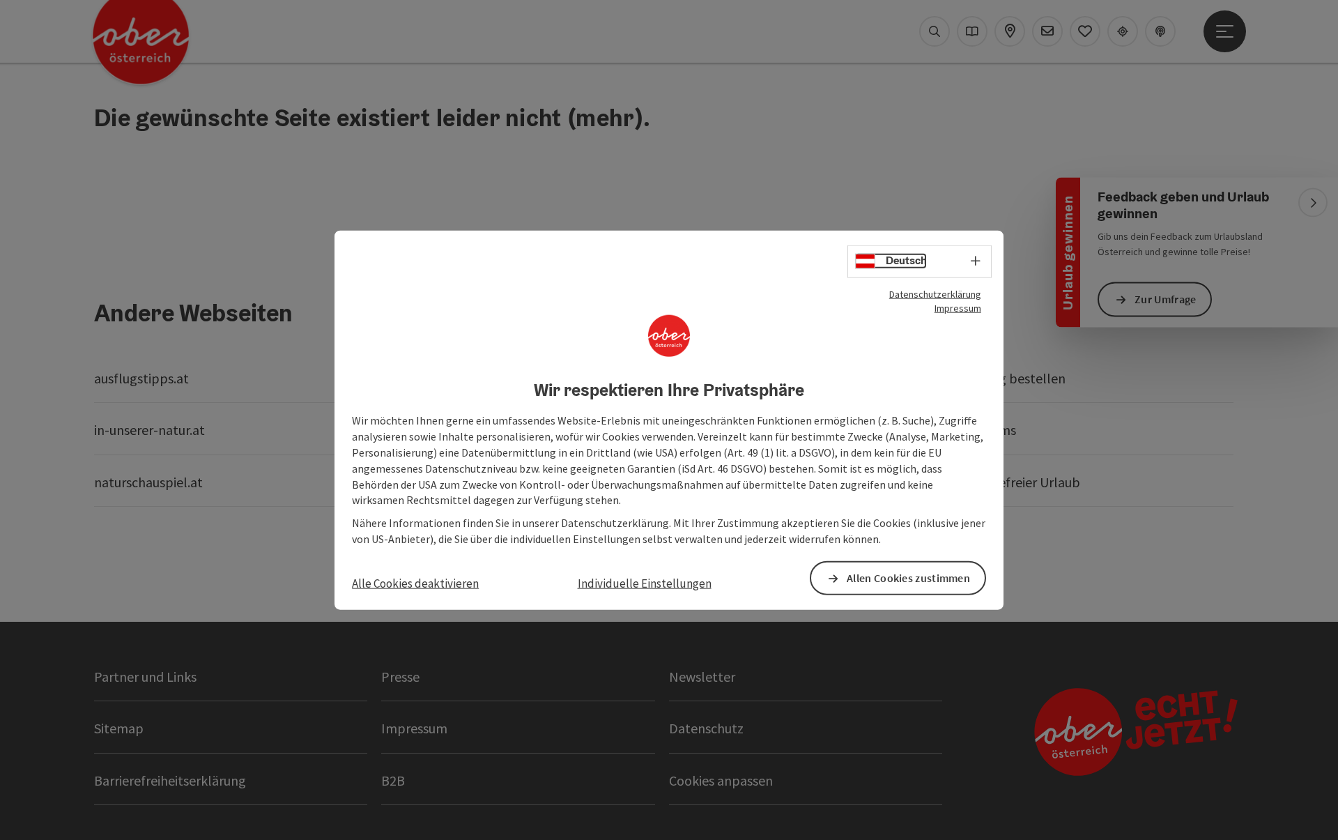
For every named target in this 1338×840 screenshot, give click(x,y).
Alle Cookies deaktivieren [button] (415, 583)
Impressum (958, 307)
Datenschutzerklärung (935, 293)
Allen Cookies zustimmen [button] (908, 578)
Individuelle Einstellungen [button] (645, 583)
